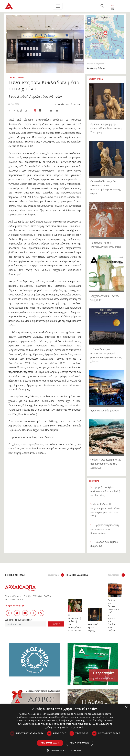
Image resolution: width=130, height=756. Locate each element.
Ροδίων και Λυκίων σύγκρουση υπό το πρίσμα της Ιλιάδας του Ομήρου (111, 615)
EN (112, 8)
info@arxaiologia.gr (14, 605)
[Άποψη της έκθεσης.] (45, 44)
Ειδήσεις (12, 77)
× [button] (126, 707)
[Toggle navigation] (57, 6)
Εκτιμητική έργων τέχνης (91, 627)
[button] (65, 750)
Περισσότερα (53, 574)
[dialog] (65, 730)
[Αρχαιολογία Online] (9, 6)
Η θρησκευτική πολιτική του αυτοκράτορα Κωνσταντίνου (71, 623)
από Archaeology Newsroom (68, 104)
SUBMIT (56, 624)
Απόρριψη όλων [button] (79, 742)
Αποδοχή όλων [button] (50, 742)
